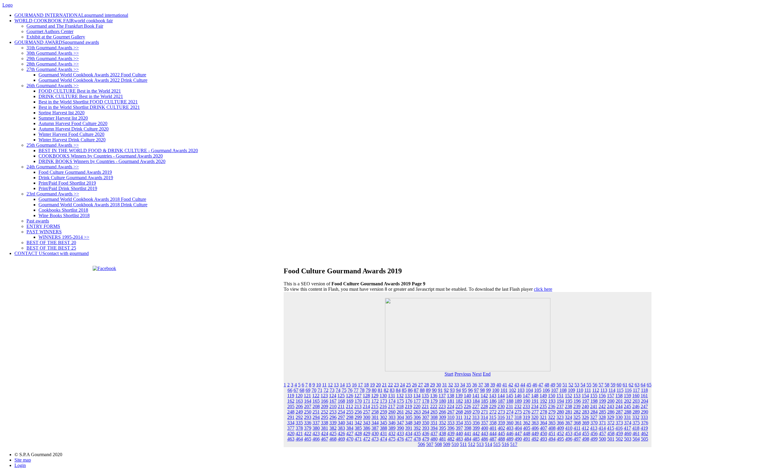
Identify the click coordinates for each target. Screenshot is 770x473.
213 (358, 406)
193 (552, 401)
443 (484, 433)
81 (380, 390)
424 (324, 433)
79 (368, 390)
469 (341, 438)
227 (475, 406)
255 (349, 411)
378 (299, 428)
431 (383, 433)
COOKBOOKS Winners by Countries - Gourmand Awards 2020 (100, 155)
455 (585, 433)
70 (314, 390)
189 (518, 401)
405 (526, 428)
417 (627, 428)
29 (432, 384)
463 (290, 438)
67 (296, 390)
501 (610, 438)
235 (543, 406)
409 (560, 428)
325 (577, 417)
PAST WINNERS (44, 231)
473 (375, 438)
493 (543, 438)
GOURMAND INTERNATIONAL (71, 15)
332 (635, 417)
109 (571, 390)
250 (307, 411)
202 (627, 401)
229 (492, 406)
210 (333, 406)
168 (341, 401)
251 (316, 411)
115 (620, 390)
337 (316, 422)
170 (358, 401)
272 (493, 411)
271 (484, 411)
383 (341, 428)
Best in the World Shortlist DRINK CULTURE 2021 (89, 107)
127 (358, 395)
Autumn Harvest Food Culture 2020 (72, 123)
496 (568, 438)
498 (585, 438)
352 (442, 422)
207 (307, 406)
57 (601, 384)
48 (546, 384)
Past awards (37, 220)
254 (341, 411)
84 (398, 390)
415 (610, 428)
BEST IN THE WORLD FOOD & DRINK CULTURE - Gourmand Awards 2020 (118, 150)
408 (552, 428)
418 (635, 428)
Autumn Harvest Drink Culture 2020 (73, 128)
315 (492, 417)
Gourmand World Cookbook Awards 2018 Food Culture (92, 199)
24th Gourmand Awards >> (52, 166)
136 (433, 395)
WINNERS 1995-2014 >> (63, 237)
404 (518, 428)
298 (349, 417)
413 (593, 428)
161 (644, 395)
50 (558, 384)
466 (316, 438)
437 (434, 433)
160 (635, 395)
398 (467, 428)
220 (416, 406)
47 (540, 384)
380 (316, 428)
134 (416, 395)
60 (619, 384)
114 (611, 390)
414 (602, 428)
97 (476, 390)
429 (366, 433)
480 (434, 438)
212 (349, 406)
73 (332, 390)
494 (552, 438)
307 (425, 417)
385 (358, 428)
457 (602, 433)
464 (299, 438)
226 (467, 406)
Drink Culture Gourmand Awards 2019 (75, 177)
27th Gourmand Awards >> (52, 69)
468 (333, 438)
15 (348, 384)
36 (474, 384)
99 (488, 390)
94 (458, 390)
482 (450, 438)
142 (484, 395)
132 (400, 395)
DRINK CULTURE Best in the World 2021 (80, 96)
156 (602, 395)
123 (324, 395)
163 (299, 401)
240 (585, 406)
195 (568, 401)
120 (299, 395)
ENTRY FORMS (43, 226)
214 (366, 406)
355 (467, 422)
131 (391, 395)
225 (459, 406)
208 (316, 406)
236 (551, 406)
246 (635, 406)
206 (299, 406)
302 (383, 417)
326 (585, 417)
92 (446, 390)
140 (467, 395)
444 (493, 433)
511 (463, 444)
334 (290, 422)
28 (426, 384)
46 (534, 384)
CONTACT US (51, 253)
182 (459, 401)
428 (358, 433)
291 (290, 417)
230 (501, 406)
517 (513, 444)
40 (498, 384)
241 (593, 406)
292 (299, 417)
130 (383, 395)
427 (349, 433)
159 (627, 395)
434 (408, 433)
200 (610, 401)
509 (446, 444)
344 (375, 422)
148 (534, 395)
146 (518, 395)
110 (579, 390)
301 (375, 417)
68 (302, 390)
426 (341, 433)
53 (576, 384)
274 (509, 411)
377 (290, 428)
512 (471, 444)
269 (467, 411)
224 (450, 406)
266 (442, 411)
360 (509, 422)
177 (417, 401)
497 (577, 438)
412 (585, 428)
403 (509, 428)
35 (468, 384)
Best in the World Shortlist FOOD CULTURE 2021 (88, 101)
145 (509, 395)
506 (421, 444)
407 (543, 428)
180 (442, 401)
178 (425, 401)
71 (320, 390)
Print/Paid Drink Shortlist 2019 (67, 188)
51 (564, 384)
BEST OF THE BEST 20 (51, 242)
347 (400, 422)
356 (476, 422)
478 (417, 438)
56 (595, 384)
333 (644, 417)
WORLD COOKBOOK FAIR (63, 20)
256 (358, 411)
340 (341, 422)
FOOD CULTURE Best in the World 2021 (79, 91)
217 (391, 406)
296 (333, 417)
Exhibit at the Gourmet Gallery (55, 36)
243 (610, 406)
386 (366, 428)
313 (475, 417)
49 (552, 384)
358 (493, 422)
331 (627, 417)
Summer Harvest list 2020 (63, 118)
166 (324, 401)
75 (344, 390)
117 (636, 390)
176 (408, 401)
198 (594, 401)
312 (467, 417)
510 (455, 444)
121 (307, 395)
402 (501, 428)
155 (593, 395)
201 (619, 401)
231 (509, 406)
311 (459, 417)
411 (577, 428)
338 (324, 422)
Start (449, 373)
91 (440, 390)
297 (341, 417)
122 (315, 395)
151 (560, 395)
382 (333, 428)
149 (543, 395)
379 (307, 428)
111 (587, 390)
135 (425, 395)
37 (480, 384)
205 (290, 406)
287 (619, 411)
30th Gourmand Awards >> (52, 53)
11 (324, 384)
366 (560, 422)
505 (644, 438)
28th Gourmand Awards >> (52, 63)
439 (450, 433)
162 (290, 401)
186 (493, 401)
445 (501, 433)
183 (467, 401)
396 (450, 428)
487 (493, 438)
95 (464, 390)
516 (505, 444)
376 (644, 422)
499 (594, 438)
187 (501, 401)
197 (585, 401)
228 (484, 406)
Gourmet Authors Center (49, 31)
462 (644, 433)
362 (526, 422)
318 (518, 417)
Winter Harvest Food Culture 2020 (71, 134)
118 (644, 390)
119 (290, 395)
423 (316, 433)
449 (535, 433)
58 (607, 384)
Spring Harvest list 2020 (61, 112)
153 (577, 395)
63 (637, 384)
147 (526, 395)
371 (602, 422)
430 (375, 433)
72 (326, 390)
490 (518, 438)
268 (459, 411)
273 (501, 411)
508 (438, 444)
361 (518, 422)
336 (307, 422)
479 (425, 438)
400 (484, 428)
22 (390, 384)
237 (560, 406)
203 (636, 401)
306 (417, 417)
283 (585, 411)
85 (404, 390)
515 (496, 444)
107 (554, 390)
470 (349, 438)
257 (366, 411)
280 (560, 411)
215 (374, 406)
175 (400, 401)
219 (408, 406)
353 (450, 422)
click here (543, 289)
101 (504, 390)
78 (362, 390)
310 (450, 417)
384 (349, 428)
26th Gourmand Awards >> (52, 85)
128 (366, 395)
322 (551, 417)
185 (484, 401)
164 (307, 401)
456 (594, 433)
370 (594, 422)
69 (308, 390)
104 (529, 390)
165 (316, 401)
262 (408, 411)
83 (392, 390)
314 (484, 417)
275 (518, 411)
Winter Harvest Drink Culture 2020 (72, 139)
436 (425, 433)
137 (442, 395)
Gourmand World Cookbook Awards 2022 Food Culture (92, 74)
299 (358, 417)
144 (501, 395)
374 (627, 422)
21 (384, 384)
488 (501, 438)
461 (636, 433)
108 (563, 390)
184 (476, 401)
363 (535, 422)
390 (400, 428)
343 (366, 422)
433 (400, 433)
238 (568, 406)
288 (627, 411)
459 (619, 433)
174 (392, 401)
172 (375, 401)
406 (535, 428)
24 (402, 384)
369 (585, 422)
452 (560, 433)
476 (400, 438)
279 (552, 411)
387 (375, 428)
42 (510, 384)
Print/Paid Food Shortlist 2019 (67, 183)
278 (543, 411)
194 (560, 401)
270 (476, 411)
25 (408, 384)
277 (535, 411)
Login (20, 465)
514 (488, 444)
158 (619, 395)
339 (333, 422)
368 (577, 422)
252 (324, 411)
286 (610, 411)
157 (610, 395)
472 (366, 438)
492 (535, 438)
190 (526, 401)
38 (486, 384)
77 (356, 390)
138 (450, 395)
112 (595, 390)
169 (349, 401)
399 (476, 428)
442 (476, 433)
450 (543, 433)
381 (324, 428)
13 (336, 384)
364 (543, 422)
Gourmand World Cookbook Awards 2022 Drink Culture (92, 80)
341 (349, 422)
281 (568, 411)
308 (434, 417)
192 (543, 401)
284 (594, 411)
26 (414, 384)
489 (509, 438)
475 (392, 438)
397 (459, 428)
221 (425, 406)
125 (341, 395)
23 (396, 384)
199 (602, 401)
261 (400, 411)
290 (644, 411)
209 (324, 406)
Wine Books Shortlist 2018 (64, 215)
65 (649, 384)
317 (509, 417)
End (487, 373)
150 (551, 395)
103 (521, 390)
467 (324, 438)
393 (425, 428)
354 (459, 422)
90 (434, 390)
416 (619, 428)
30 (438, 384)
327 (593, 417)
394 (434, 428)
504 (636, 438)
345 (383, 422)
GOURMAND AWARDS (56, 42)
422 (307, 433)
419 (644, 428)
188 (509, 401)
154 (585, 395)
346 (392, 422)
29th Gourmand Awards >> (52, 58)
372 (610, 422)
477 (408, 438)
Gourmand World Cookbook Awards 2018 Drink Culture (92, 204)
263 (417, 411)
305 (408, 417)
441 (467, 433)
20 (378, 384)
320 (534, 417)
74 (338, 390)
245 (627, 406)
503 (627, 438)
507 (429, 444)
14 (342, 384)
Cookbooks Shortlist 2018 (63, 210)
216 (383, 406)
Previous (462, 373)
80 (374, 390)
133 (408, 395)
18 (366, 384)
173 (383, 401)
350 (425, 422)
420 (290, 433)
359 (501, 422)
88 (422, 390)
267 (450, 411)
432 (392, 433)
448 (526, 433)
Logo (7, 5)
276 (526, 411)
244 (619, 406)
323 (560, 417)
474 (383, 438)
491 (526, 438)
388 (383, 428)
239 (577, 406)
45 (528, 384)
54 (583, 384)
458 (610, 433)
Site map (22, 459)
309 (442, 417)
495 (560, 438)
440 (459, 433)
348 (408, 422)
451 (552, 433)
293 (307, 417)
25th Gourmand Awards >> (52, 145)
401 (493, 428)
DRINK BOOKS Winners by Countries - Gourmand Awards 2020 (101, 161)
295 (324, 417)
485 (476, 438)
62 (631, 384)
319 (526, 417)
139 (459, 395)
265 (434, 411)
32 (450, 384)
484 (467, 438)
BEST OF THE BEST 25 (51, 247)
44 (522, 384)
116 (628, 390)
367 (568, 422)
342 (358, 422)
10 (318, 384)
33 (456, 384)
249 (299, 411)
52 (570, 384)
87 (416, 390)
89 (428, 390)
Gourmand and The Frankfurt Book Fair (64, 26)
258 (375, 411)
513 (480, 444)
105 (537, 390)
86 (410, 390)
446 (509, 433)
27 (420, 384)
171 (366, 401)
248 (290, 411)
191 (535, 401)
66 (290, 390)
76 (350, 390)
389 (392, 428)
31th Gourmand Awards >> (52, 47)
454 (577, 433)
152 (568, 395)
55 (589, 384)
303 (392, 417)
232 (518, 406)
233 (526, 406)
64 (643, 384)
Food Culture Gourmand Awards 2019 (75, 172)
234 (534, 406)
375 (636, 422)
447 (518, 433)
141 (475, 395)
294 (316, 417)
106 (546, 390)
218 (400, 406)
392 (417, 428)
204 (644, 401)
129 (374, 395)
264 (425, 411)
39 (492, 384)
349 (417, 422)
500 (602, 438)
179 (434, 401)
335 (299, 422)
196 (577, 401)
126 (349, 395)
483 (459, 438)
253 (333, 411)
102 (512, 390)
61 (625, 384)
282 (577, 411)
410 (568, 428)
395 (442, 428)
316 (501, 417)
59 (613, 384)
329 (610, 417)
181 (450, 401)
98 (482, 390)
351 (434, 422)
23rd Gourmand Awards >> (52, 193)
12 (330, 384)
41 (504, 384)
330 (619, 417)
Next (477, 373)
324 (568, 417)
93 (452, 390)
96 (470, 390)
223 (442, 406)
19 (372, 384)
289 (636, 411)
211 (341, 406)
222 (433, 406)
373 (619, 422)
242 (602, 406)
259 (383, 411)
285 (602, 411)
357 (484, 422)
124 (332, 395)
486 (484, 438)
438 (442, 433)
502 (619, 438)
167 (333, 401)
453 (568, 433)
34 (462, 384)
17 (360, 384)
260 (392, 411)
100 (495, 390)
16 (354, 384)
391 (408, 428)
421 (299, 433)
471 (358, 438)
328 (602, 417)
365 (552, 422)
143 (492, 395)
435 (417, 433)
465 (307, 438)
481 (442, 438)
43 (516, 384)
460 (627, 433)
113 (603, 390)
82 (386, 390)
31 (444, 384)
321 (543, 417)
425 (333, 433)
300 (366, 417)
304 (400, 417)
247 (644, 406)
